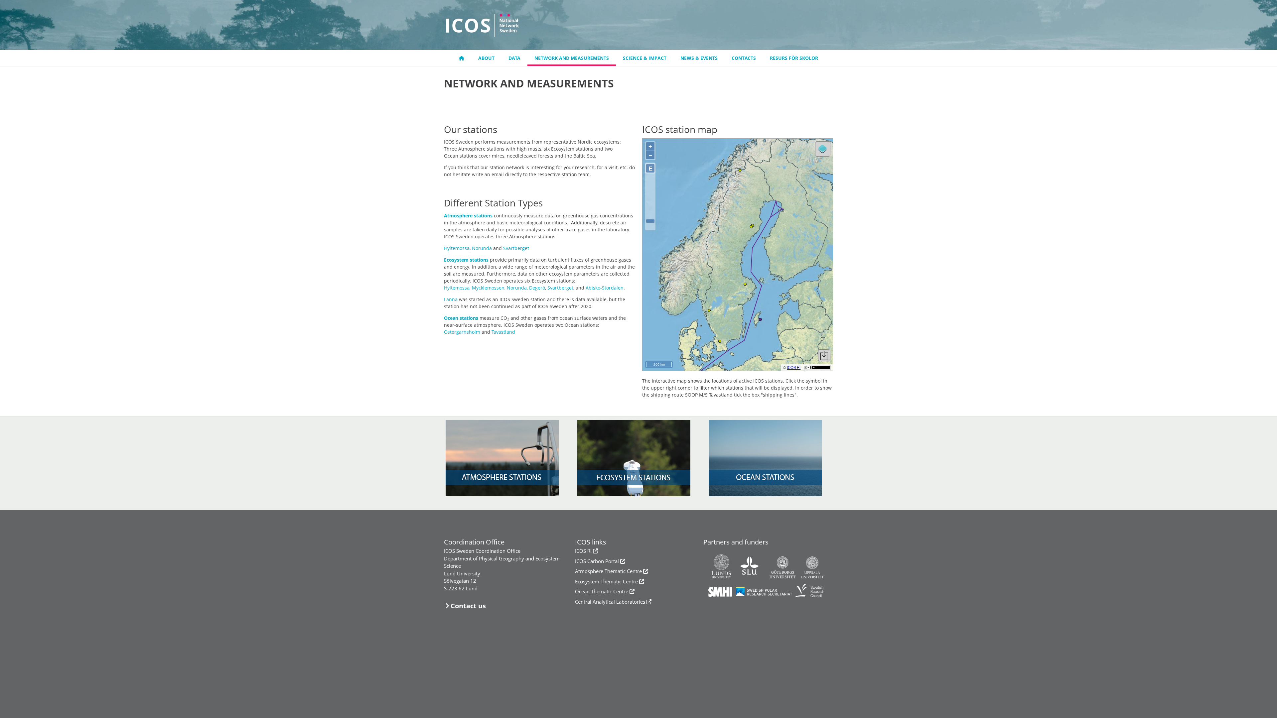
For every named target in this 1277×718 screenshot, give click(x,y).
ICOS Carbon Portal (597, 561)
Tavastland (503, 332)
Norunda (482, 248)
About (486, 58)
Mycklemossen (488, 288)
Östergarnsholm (462, 332)
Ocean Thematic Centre (601, 591)
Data (514, 58)
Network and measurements (571, 58)
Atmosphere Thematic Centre (608, 571)
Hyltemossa (457, 248)
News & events (699, 58)
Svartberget (516, 248)
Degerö (537, 288)
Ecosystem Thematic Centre (606, 581)
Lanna (451, 299)
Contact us (468, 605)
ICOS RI (583, 550)
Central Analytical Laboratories (610, 601)
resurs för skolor (794, 58)
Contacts (744, 58)
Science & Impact (644, 58)
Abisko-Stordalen (605, 288)
